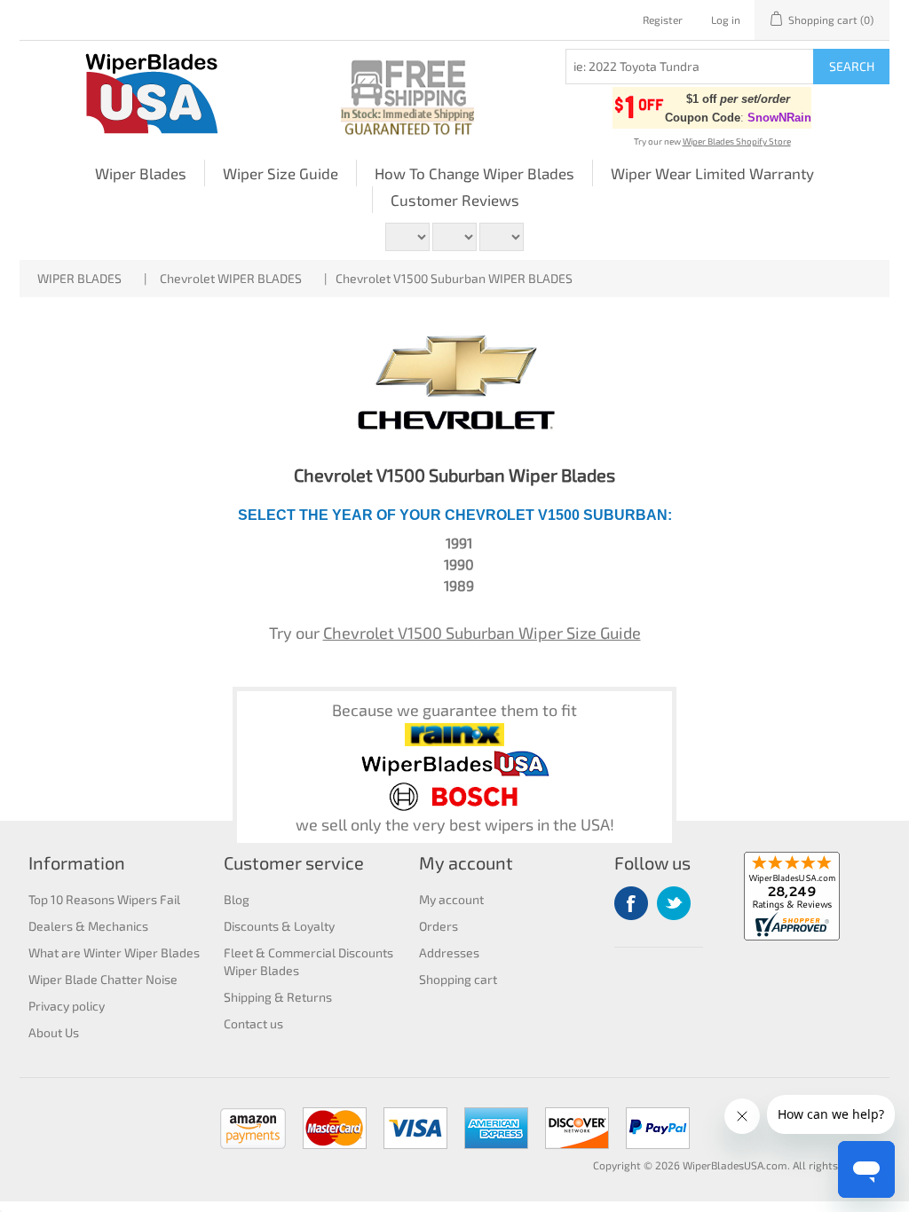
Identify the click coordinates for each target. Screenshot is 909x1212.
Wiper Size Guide (280, 173)
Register (663, 19)
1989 (459, 585)
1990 (459, 563)
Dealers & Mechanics (88, 925)
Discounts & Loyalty (279, 925)
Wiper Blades (140, 173)
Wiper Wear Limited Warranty (712, 173)
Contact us (253, 1023)
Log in (725, 19)
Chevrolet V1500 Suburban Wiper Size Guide (482, 632)
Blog (236, 899)
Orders (438, 925)
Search (851, 66)
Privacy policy (66, 1005)
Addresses (449, 952)
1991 (459, 542)
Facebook (631, 903)
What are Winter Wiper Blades (114, 952)
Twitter (674, 903)
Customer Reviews (455, 200)
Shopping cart (458, 979)
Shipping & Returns (278, 996)
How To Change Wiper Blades (474, 173)
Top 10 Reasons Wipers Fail (104, 899)
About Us (53, 1032)
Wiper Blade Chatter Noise (103, 979)
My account (451, 899)
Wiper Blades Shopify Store (737, 141)
